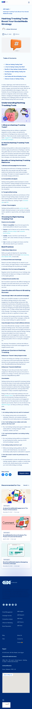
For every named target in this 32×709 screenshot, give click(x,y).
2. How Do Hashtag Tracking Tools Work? (15, 67)
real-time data (22, 208)
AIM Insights (20, 611)
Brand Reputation (6, 626)
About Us (19, 635)
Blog (3, 635)
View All (25, 485)
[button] (28, 2)
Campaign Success (7, 615)
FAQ (3, 639)
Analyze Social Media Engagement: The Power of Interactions (15, 509)
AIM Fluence (20, 622)
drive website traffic (6, 256)
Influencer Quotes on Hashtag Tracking (14, 79)
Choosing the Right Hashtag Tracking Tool (15, 71)
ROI (7, 202)
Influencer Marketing (7, 623)
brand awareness (25, 255)
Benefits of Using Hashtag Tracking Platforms (16, 69)
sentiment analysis (12, 231)
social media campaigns (7, 139)
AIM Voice (19, 625)
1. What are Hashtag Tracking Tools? (13, 64)
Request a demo (9, 395)
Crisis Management (7, 612)
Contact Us (20, 639)
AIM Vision (20, 618)
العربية (7, 704)
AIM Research (20, 615)
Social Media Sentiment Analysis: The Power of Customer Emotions (14, 535)
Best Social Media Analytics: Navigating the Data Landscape (15, 562)
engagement (8, 138)
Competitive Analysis (7, 619)
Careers (19, 642)
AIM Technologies (6, 404)
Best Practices (8, 74)
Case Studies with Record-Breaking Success (15, 76)
